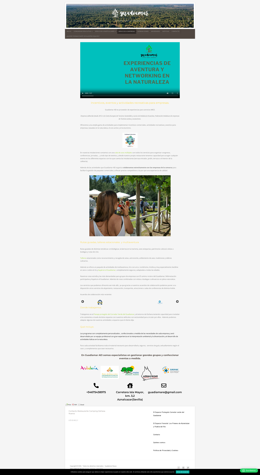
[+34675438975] (96, 385)
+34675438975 (96, 392)
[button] (249, 470)
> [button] (168, 205)
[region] (130, 205)
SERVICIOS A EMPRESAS (127, 31)
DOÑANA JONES (143, 31)
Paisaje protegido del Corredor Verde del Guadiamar (114, 314)
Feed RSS (100, 469)
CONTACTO (175, 31)
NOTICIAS (165, 31)
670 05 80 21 (73, 420)
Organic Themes (89, 469)
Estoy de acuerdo (182, 472)
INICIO (69, 31)
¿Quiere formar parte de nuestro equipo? (83, 36)
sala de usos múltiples (123, 152)
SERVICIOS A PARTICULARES (105, 31)
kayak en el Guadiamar (107, 270)
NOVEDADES (155, 31)
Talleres (83, 258)
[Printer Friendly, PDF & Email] (75, 404)
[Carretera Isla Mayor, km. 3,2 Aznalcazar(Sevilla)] (130, 385)
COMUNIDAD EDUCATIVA (82, 31)
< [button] (91, 205)
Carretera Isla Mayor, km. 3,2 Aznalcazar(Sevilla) (130, 396)
